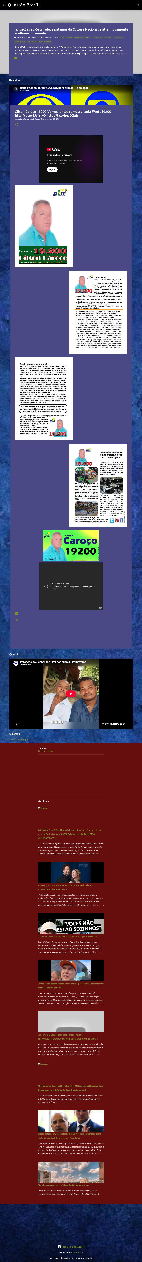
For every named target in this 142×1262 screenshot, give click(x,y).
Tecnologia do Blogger (72, 1247)
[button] (16, 125)
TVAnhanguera (45, 42)
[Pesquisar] (138, 5)
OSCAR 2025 (118, 37)
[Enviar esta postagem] (16, 614)
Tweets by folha (45, 751)
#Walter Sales (66, 37)
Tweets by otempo (18, 739)
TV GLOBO (32, 42)
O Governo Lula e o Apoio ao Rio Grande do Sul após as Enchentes (67, 936)
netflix (108, 37)
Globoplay (97, 37)
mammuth (79, 1252)
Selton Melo (20, 42)
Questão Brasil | (24, 4)
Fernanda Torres (82, 37)
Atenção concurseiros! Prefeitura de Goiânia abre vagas (63, 1185)
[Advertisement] (71, 776)
